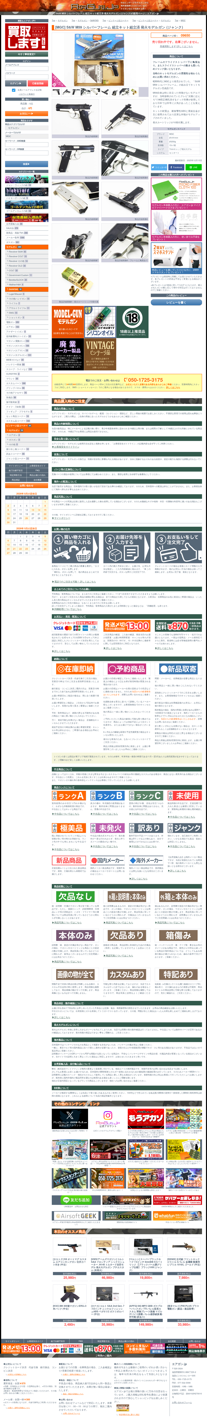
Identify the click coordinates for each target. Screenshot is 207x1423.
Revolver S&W (17, 251)
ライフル (14, 303)
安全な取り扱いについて (66, 438)
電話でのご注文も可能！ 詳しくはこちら (75, 581)
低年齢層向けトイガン (18, 336)
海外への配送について (65, 481)
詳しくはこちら (173, 387)
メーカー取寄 (14, 237)
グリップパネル (14, 387)
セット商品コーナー (17, 416)
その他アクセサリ (15, 392)
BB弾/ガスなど (14, 359)
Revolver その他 (17, 260)
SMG (12, 312)
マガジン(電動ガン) (17, 340)
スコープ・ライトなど (18, 369)
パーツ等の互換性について (67, 469)
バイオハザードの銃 (16, 197)
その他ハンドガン (18, 298)
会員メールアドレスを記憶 (30, 90)
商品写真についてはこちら (68, 922)
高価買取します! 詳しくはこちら (176, 46)
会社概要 (38, 479)
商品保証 (16, 479)
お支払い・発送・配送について (70, 616)
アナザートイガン (15, 331)
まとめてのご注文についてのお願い (72, 589)
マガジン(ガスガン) (17, 345)
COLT (12, 270)
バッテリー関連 (14, 364)
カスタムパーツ (15, 383)
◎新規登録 (38, 83)
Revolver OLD (16, 265)
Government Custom (20, 275)
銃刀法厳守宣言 (16, 470)
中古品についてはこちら (66, 813)
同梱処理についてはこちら (68, 609)
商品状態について (63, 886)
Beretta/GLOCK (17, 279)
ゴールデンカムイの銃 (18, 210)
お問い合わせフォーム (71, 1413)
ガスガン (12, 242)
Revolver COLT (17, 256)
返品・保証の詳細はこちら (73, 1394)
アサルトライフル (18, 307)
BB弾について (61, 1087)
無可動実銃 (12, 401)
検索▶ (26, 164)
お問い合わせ (26, 485)
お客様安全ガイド (38, 465)
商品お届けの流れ (38, 475)
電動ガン (12, 322)
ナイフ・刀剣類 (14, 406)
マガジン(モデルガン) (18, 354)
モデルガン (13, 246)
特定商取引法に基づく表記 (129, 1414)
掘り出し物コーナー (17, 449)
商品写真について (63, 496)
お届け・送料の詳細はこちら (19, 1407)
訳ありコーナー (14, 453)
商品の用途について (64, 408)
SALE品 (11, 228)
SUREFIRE (12, 373)
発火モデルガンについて (66, 1024)
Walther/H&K (15, 284)
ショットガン (16, 317)
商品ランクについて (64, 787)
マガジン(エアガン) (16, 350)
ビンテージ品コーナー (18, 425)
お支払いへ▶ (26, 113)
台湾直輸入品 (13, 223)
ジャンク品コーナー (17, 458)
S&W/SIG (14, 289)
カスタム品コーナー (17, 420)
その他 (12, 444)
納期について (61, 658)
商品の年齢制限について (66, 423)
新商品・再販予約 (16, 232)
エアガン (12, 326)
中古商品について (63, 769)
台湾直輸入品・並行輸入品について (72, 1063)
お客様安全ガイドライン (66, 446)
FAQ (38, 470)
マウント (11, 378)
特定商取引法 (16, 475)
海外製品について (63, 1039)
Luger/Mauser (16, 293)
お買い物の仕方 (62, 529)
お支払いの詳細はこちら (17, 1374)
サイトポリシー (62, 518)
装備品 (10, 397)
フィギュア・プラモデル (18, 411)
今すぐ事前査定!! (26, 54)
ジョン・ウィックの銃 (18, 185)
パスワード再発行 (27, 94)
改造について (61, 454)
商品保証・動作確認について (69, 1003)
